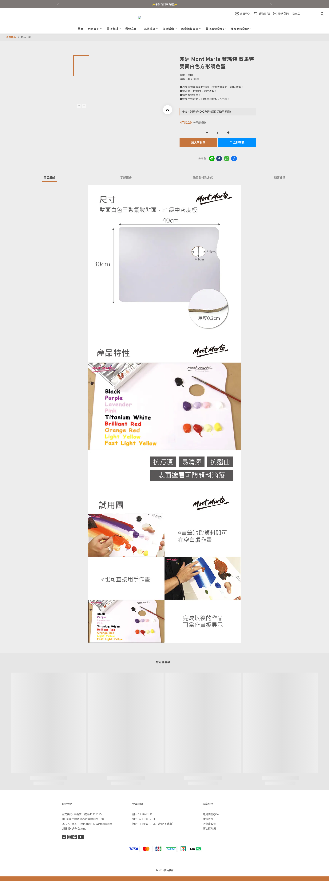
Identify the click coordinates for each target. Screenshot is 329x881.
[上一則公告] (58, 4)
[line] (212, 158)
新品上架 (26, 37)
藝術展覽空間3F (216, 28)
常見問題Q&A (211, 814)
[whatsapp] (226, 158)
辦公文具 (131, 28)
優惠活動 (168, 28)
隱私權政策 (209, 828)
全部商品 (11, 37)
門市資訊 (93, 28)
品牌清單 (149, 28)
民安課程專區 (189, 28)
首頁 (80, 28)
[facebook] (219, 158)
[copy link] (234, 158)
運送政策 (208, 819)
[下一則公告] (271, 4)
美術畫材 (112, 28)
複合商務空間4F (241, 28)
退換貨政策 (209, 824)
